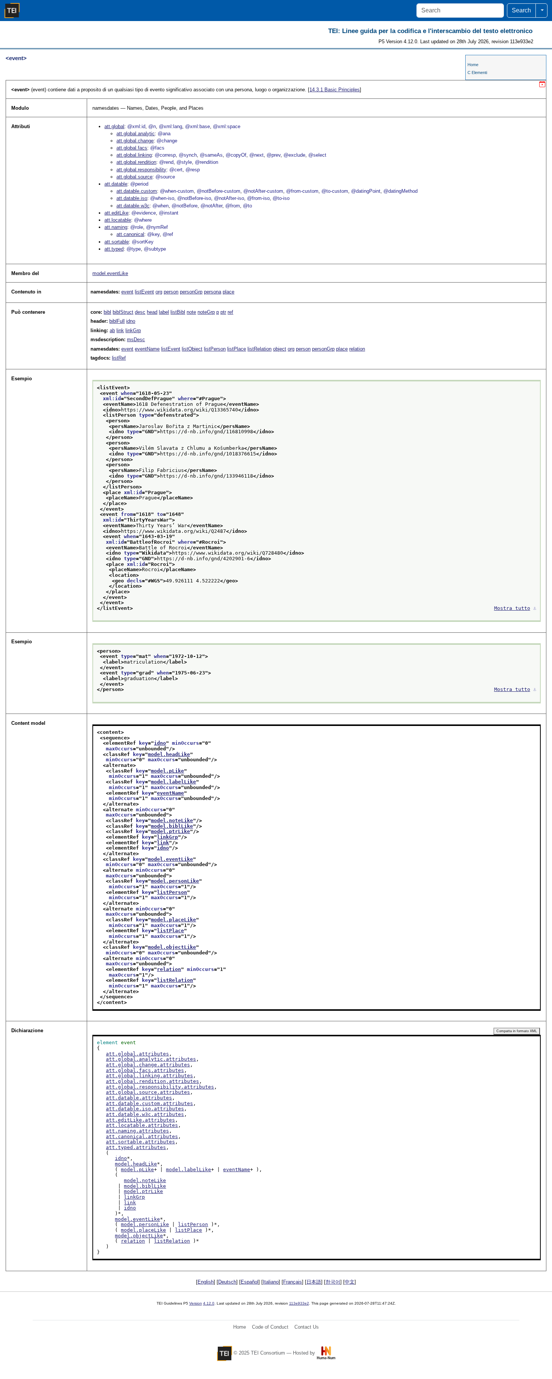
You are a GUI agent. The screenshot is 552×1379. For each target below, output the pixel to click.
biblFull (117, 321)
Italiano (271, 1282)
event (127, 292)
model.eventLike (110, 273)
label (164, 312)
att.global (114, 126)
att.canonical (130, 234)
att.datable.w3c (132, 206)
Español (249, 1282)
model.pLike (167, 771)
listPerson (215, 349)
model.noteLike (172, 820)
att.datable (115, 184)
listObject (192, 349)
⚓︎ (534, 608)
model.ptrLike (170, 831)
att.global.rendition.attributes (152, 1081)
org (158, 292)
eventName (147, 349)
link (120, 330)
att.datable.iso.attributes (145, 1108)
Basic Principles (334, 89)
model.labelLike (173, 782)
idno (130, 321)
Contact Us (306, 1327)
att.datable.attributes (139, 1098)
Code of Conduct (270, 1327)
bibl (107, 312)
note (191, 312)
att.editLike (116, 213)
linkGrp (133, 330)
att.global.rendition (136, 162)
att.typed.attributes (136, 1147)
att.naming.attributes (137, 1131)
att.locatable (117, 220)
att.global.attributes (137, 1054)
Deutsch (227, 1282)
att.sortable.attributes (140, 1142)
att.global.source (134, 177)
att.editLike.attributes (140, 1120)
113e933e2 (299, 1303)
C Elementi (477, 72)
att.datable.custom (136, 191)
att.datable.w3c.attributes (145, 1114)
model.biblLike (172, 826)
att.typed (114, 249)
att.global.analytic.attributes (151, 1059)
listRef (119, 358)
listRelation (259, 349)
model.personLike (175, 881)
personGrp (191, 292)
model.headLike (169, 754)
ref (230, 312)
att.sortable (116, 242)
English (206, 1282)
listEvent (144, 292)
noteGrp (206, 312)
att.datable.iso (131, 198)
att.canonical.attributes (142, 1136)
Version (195, 1303)
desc (140, 312)
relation (357, 349)
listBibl (177, 312)
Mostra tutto (512, 608)
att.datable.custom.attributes (149, 1103)
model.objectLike (172, 947)
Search (521, 10)
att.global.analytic (135, 133)
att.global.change (135, 141)
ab (112, 330)
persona (212, 292)
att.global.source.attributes (148, 1092)
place (228, 292)
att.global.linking (134, 155)
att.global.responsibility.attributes (160, 1087)
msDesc (136, 339)
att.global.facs (131, 148)
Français (292, 1282)
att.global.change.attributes (148, 1065)
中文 (349, 1282)
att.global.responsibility (141, 169)
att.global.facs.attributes (145, 1070)
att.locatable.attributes (142, 1125)
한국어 (333, 1282)
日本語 (313, 1282)
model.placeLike (173, 919)
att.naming (115, 227)
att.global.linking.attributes (149, 1075)
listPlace (236, 349)
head (152, 312)
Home (473, 64)
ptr (223, 312)
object (279, 349)
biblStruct (123, 312)
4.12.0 (208, 1303)
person (171, 292)
